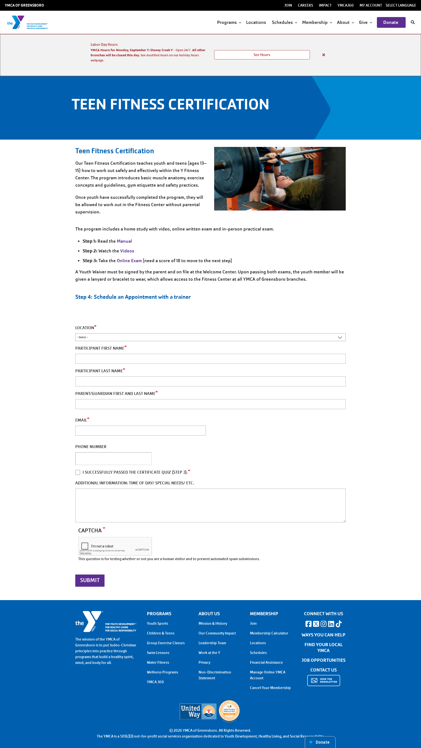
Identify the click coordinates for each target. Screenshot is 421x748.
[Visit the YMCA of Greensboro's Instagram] (323, 624)
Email (81, 420)
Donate (391, 22)
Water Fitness (158, 662)
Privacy (204, 662)
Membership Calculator (269, 633)
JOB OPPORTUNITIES (323, 660)
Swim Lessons (158, 652)
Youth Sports (157, 623)
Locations (256, 22)
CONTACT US (323, 670)
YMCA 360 (155, 682)
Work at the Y (209, 652)
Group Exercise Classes (166, 643)
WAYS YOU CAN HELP (323, 635)
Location (84, 328)
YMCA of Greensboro (24, 5)
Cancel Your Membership (270, 687)
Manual (124, 241)
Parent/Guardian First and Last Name (115, 393)
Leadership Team (212, 643)
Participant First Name (99, 348)
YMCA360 (345, 5)
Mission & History (213, 623)
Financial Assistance (266, 662)
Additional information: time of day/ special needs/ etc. (134, 483)
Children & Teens (160, 633)
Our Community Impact (217, 633)
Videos (127, 251)
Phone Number (90, 447)
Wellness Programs (162, 672)
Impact (325, 5)
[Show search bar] (412, 22)
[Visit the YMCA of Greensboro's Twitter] (316, 624)
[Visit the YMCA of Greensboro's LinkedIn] (331, 624)
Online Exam (129, 260)
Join (288, 5)
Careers (305, 5)
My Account (371, 5)
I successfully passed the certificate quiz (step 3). (135, 472)
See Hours (262, 54)
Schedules (258, 652)
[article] (210, 55)
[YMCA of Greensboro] (33, 22)
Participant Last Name (99, 371)
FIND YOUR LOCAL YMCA (324, 647)
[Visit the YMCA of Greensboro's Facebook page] (308, 624)
